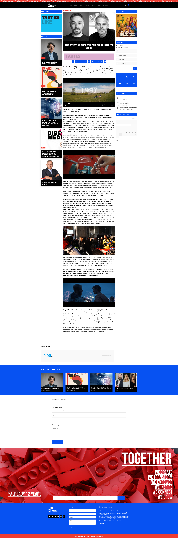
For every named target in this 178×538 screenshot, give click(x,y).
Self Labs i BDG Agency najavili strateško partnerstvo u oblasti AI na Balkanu (50, 123)
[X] (76, 61)
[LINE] (105, 61)
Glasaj (135, 68)
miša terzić (72, 336)
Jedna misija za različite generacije (50, 183)
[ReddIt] (98, 61)
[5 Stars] (111, 356)
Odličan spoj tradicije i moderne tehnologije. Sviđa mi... (126, 103)
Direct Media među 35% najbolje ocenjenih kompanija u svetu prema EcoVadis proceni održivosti (51, 154)
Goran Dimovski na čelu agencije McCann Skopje (50, 62)
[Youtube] (119, 83)
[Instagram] (126, 83)
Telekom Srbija (92, 336)
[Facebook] (73, 61)
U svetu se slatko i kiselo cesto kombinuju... (128, 107)
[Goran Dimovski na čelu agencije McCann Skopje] (51, 49)
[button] (125, 5)
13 (126, 129)
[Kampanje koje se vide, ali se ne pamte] (126, 382)
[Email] (82, 61)
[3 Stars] (107, 356)
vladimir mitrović (103, 336)
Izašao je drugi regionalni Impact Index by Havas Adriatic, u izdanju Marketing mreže (50, 92)
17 (117, 132)
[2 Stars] (105, 356)
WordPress (55, 400)
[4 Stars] (109, 356)
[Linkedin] (89, 61)
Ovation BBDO (82, 336)
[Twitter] (126, 76)
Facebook (64, 399)
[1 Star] (103, 356)
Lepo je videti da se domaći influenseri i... (128, 98)
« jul (117, 140)
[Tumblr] (101, 61)
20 (126, 132)
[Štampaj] (92, 61)
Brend (43, 178)
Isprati (43, 58)
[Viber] (85, 61)
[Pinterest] (95, 61)
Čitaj (64, 10)
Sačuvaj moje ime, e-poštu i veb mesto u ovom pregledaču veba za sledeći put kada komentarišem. (74, 425)
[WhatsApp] (79, 61)
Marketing (68, 10)
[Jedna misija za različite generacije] (51, 170)
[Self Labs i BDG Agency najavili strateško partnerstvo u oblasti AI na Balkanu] (51, 108)
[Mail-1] (133, 83)
